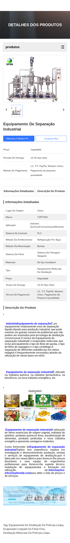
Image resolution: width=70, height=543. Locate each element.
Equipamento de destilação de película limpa (36, 525)
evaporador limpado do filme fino (24, 529)
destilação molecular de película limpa (26, 533)
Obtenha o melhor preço (19, 138)
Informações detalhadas (19, 191)
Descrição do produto (51, 191)
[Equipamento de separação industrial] (35, 78)
